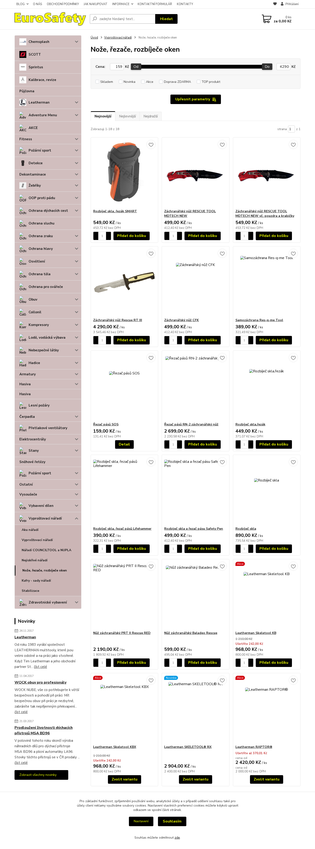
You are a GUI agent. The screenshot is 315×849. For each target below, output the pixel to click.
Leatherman (39, 102)
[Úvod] (50, 19)
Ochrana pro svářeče (46, 286)
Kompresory (39, 325)
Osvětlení (37, 261)
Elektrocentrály (32, 439)
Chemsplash (39, 41)
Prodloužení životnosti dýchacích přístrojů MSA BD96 (44, 730)
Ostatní (26, 484)
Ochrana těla (40, 274)
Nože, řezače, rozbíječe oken (44, 570)
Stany (34, 450)
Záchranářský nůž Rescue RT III (117, 320)
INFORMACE (120, 4)
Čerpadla (27, 416)
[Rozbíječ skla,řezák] (266, 386)
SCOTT (35, 54)
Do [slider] (267, 66)
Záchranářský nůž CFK (181, 320)
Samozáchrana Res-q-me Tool (259, 320)
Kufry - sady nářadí (36, 580)
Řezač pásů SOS (106, 424)
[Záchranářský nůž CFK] (195, 282)
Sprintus (36, 67)
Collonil (35, 312)
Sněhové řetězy (32, 462)
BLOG (20, 4)
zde (177, 837)
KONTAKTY (185, 4)
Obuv (33, 299)
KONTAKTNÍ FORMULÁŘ (155, 4)
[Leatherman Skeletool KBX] (124, 709)
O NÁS (37, 4)
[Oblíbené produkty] (275, 4)
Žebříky (35, 185)
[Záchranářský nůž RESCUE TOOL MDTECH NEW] (195, 173)
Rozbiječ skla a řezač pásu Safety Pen (193, 528)
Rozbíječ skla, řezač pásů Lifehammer (122, 528)
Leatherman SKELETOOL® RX (187, 747)
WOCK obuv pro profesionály (40, 682)
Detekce (36, 163)
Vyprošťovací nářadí (45, 518)
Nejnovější (103, 116)
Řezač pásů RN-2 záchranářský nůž (191, 424)
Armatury (27, 374)
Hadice (34, 363)
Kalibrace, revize (42, 80)
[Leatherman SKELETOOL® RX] (195, 709)
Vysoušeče (28, 494)
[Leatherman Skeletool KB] (266, 595)
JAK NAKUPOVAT (95, 4)
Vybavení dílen (41, 505)
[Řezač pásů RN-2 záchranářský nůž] (195, 386)
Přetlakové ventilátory (48, 428)
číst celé (40, 666)
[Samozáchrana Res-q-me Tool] (266, 282)
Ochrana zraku (41, 236)
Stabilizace (30, 591)
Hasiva (25, 384)
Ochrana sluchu (41, 223)
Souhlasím (172, 821)
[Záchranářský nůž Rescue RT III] (124, 282)
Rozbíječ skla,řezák (250, 424)
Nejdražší (150, 116)
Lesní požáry (39, 405)
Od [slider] (136, 66)
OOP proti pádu (42, 198)
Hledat (166, 18)
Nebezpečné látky (44, 350)
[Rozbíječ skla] (266, 490)
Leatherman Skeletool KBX (114, 747)
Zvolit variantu (124, 779)
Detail (124, 444)
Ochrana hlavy (41, 248)
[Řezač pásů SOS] (124, 386)
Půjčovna (26, 91)
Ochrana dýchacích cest (48, 210)
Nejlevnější (127, 116)
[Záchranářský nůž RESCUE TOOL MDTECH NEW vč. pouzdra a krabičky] (266, 173)
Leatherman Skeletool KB (255, 633)
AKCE (33, 128)
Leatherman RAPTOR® (253, 747)
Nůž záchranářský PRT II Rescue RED (122, 633)
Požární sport (40, 150)
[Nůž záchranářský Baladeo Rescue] (195, 595)
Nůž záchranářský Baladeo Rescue (190, 633)
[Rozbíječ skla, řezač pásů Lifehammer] (124, 490)
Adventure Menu (43, 115)
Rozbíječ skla (245, 528)
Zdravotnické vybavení (48, 602)
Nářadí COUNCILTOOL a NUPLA (46, 550)
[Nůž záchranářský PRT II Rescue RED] (124, 595)
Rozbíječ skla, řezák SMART (115, 211)
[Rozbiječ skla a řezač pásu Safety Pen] (195, 490)
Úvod (94, 38)
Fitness (25, 139)
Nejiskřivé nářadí (35, 560)
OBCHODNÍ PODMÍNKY (63, 4)
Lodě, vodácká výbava (47, 337)
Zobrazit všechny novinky (37, 775)
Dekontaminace (32, 174)
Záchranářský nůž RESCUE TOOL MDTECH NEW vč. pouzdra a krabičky (264, 213)
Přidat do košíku (131, 235)
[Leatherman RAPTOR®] (266, 709)
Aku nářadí (30, 530)
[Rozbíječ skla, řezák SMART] (124, 173)
